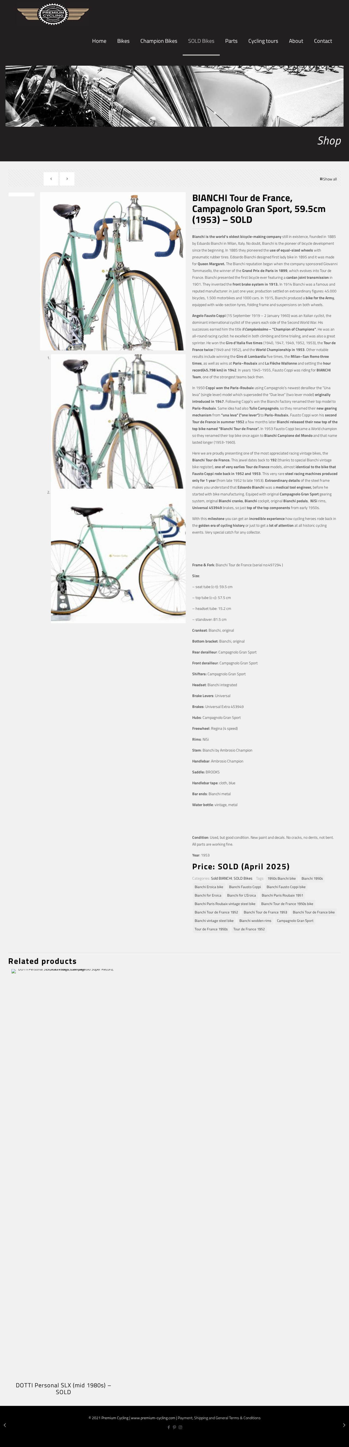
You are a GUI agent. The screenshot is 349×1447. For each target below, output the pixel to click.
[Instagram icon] (180, 1427)
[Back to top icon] (327, 1438)
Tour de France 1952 (249, 929)
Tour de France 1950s (211, 929)
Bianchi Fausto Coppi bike (286, 886)
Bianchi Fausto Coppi (245, 886)
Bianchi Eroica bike (209, 886)
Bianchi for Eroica (208, 895)
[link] (123, 60)
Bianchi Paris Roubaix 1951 (282, 895)
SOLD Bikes (243, 878)
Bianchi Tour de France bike (314, 912)
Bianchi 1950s (312, 878)
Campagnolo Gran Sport (295, 920)
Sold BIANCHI (221, 878)
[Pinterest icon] (175, 1427)
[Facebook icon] (169, 1427)
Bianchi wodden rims (255, 920)
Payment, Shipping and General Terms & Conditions (219, 1418)
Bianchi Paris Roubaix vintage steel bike (225, 903)
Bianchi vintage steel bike (214, 920)
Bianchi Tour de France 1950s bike (287, 903)
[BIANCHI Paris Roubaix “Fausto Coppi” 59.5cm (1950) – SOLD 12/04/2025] (5, 1425)
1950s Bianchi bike (281, 878)
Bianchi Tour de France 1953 (265, 912)
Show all (330, 179)
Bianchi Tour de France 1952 (216, 912)
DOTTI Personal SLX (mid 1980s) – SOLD (64, 1389)
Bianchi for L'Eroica (241, 895)
